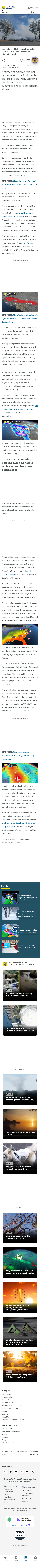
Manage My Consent (10, 1408)
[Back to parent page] (5, 10)
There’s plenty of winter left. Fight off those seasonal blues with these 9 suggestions (20, 318)
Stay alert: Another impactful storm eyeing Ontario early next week (18, 755)
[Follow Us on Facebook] (5, 1472)
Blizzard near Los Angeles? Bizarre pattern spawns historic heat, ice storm (19, 184)
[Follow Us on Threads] (27, 1472)
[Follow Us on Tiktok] (21, 1472)
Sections (31, 12)
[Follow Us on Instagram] (10, 1472)
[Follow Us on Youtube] (16, 1472)
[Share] (3, 60)
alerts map (29, 243)
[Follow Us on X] (33, 1472)
